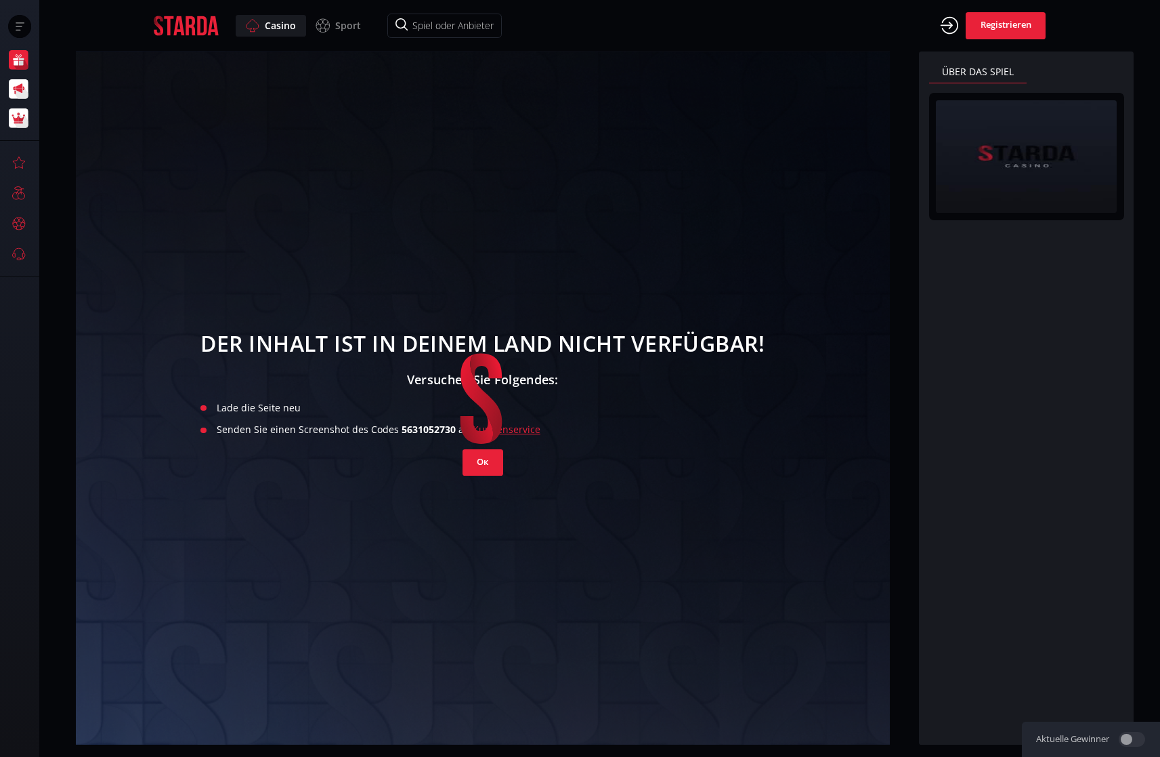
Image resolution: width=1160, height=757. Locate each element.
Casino (280, 25)
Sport (348, 25)
